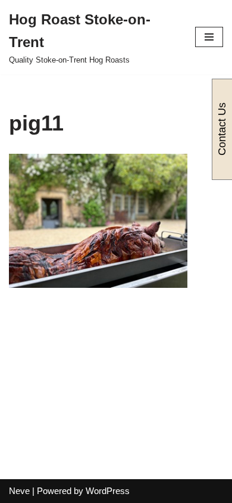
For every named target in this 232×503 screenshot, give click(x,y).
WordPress (108, 491)
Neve (19, 491)
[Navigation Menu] (209, 37)
